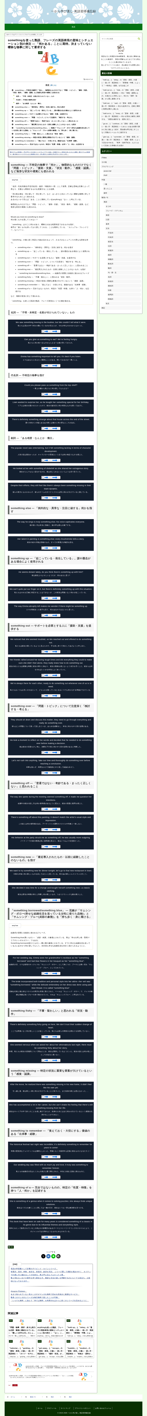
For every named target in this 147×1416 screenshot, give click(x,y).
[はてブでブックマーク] (48, 1256)
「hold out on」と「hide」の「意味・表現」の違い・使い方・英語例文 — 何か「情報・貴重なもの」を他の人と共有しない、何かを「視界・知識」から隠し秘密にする (120, 94)
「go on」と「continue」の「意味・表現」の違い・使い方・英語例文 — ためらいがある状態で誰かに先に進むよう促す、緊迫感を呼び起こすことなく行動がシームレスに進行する (121, 128)
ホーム (40, 1408)
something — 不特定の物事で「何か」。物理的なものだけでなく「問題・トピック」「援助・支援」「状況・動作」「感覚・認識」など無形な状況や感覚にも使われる (50, 91)
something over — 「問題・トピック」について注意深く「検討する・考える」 (44, 117)
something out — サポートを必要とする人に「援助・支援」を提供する (41, 114)
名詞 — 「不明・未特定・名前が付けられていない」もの (34, 96)
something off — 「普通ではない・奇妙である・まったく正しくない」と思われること (46, 121)
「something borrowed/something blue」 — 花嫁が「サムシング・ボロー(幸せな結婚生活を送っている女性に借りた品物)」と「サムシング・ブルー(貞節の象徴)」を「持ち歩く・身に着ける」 (51, 129)
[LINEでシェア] (53, 1256)
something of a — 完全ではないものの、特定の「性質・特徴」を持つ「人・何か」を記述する (49, 144)
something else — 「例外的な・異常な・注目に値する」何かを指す (40, 107)
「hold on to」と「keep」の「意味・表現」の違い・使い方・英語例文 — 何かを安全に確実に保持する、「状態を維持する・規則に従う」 (121, 116)
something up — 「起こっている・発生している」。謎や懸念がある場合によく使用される (48, 110)
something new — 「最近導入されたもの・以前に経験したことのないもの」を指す (45, 124)
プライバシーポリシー (83, 1408)
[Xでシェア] (43, 1256)
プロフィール (51, 1408)
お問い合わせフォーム (103, 1408)
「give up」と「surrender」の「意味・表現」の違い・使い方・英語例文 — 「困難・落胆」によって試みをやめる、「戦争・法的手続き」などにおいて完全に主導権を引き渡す (121, 141)
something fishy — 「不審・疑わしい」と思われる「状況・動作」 (39, 134)
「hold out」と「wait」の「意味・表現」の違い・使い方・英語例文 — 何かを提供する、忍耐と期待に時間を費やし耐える (121, 106)
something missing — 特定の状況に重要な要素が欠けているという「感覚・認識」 (45, 137)
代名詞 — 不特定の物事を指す (25, 100)
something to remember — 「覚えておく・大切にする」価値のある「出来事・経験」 (46, 141)
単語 (11, 1247)
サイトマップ (65, 1408)
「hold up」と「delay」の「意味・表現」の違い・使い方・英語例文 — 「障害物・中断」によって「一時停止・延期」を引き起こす (121, 83)
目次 (48, 85)
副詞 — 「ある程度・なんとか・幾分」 (28, 103)
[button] (58, 1256)
